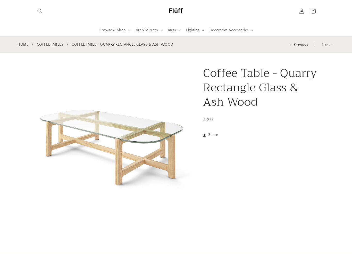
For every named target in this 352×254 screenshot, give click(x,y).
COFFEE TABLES (50, 45)
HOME (23, 45)
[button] (40, 11)
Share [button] (213, 135)
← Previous (298, 45)
